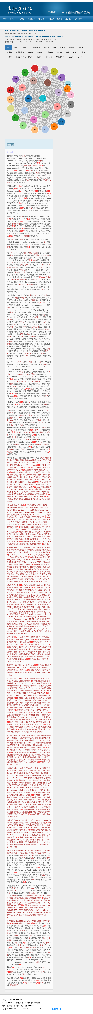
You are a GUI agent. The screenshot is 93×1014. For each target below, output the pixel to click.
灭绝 (26, 470)
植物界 (16, 47)
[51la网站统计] (56, 1009)
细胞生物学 (60, 57)
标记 (13, 807)
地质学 (30, 52)
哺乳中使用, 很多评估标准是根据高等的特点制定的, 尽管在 (29, 479)
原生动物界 (36, 47)
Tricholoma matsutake (24, 381)
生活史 (21, 472)
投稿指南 (31, 19)
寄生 (11, 327)
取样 (46, 804)
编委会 (22, 19)
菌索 (45, 475)
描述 (29, 295)
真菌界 (80, 47)
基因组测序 (24, 807)
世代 (49, 487)
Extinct (42, 515)
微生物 (14, 437)
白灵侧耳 (13, 773)
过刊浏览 (78, 19)
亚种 (27, 785)
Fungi (21, 191)
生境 (28, 484)
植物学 (25, 47)
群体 (8, 933)
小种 (13, 537)
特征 (18, 797)
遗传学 (71, 57)
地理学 (9, 52)
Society (44, 905)
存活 (43, 494)
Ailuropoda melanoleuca (20, 374)
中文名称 (10, 420)
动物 (46, 458)
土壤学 (39, 57)
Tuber (41, 381)
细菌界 (71, 47)
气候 (37, 178)
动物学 (39, 52)
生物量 (41, 353)
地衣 (36, 430)
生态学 (9, 57)
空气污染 (16, 552)
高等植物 (37, 255)
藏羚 (33, 374)
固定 (44, 487)
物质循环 (18, 715)
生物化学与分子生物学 (24, 57)
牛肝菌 (22, 270)
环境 (21, 216)
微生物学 (49, 57)
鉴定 (31, 253)
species (45, 832)
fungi (14, 967)
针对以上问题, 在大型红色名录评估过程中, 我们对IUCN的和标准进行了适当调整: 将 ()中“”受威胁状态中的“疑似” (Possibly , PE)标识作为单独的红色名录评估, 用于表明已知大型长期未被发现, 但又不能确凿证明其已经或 (29, 524)
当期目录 (41, 19)
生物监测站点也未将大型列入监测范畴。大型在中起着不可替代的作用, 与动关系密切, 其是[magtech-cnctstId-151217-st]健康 (29, 715)
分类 (10, 253)
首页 (5, 19)
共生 (11, 579)
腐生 (38, 577)
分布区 (9, 775)
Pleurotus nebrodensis (17, 280)
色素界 (62, 47)
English (6, 24)
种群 (22, 240)
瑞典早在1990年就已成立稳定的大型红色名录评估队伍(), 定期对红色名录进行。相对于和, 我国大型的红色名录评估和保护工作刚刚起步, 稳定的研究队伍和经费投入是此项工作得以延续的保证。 (29, 670)
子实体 (19, 475)
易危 (44, 322)
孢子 (34, 475)
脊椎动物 (45, 255)
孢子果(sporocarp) (31, 166)
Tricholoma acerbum (25, 284)
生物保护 (41, 695)
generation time (17, 489)
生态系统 (11, 715)
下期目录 (50, 19)
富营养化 (28, 552)
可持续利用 (26, 236)
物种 (40, 161)
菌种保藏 (15, 895)
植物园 (31, 893)
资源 (23, 156)
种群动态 (43, 612)
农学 (74, 52)
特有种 (14, 891)
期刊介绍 (13, 19)
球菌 (8, 307)
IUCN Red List (15, 510)
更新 (35, 624)
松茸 (13, 381)
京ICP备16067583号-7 (17, 1000)
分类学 (35, 280)
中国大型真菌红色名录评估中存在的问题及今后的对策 (25, 30)
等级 (30, 208)
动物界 (46, 47)
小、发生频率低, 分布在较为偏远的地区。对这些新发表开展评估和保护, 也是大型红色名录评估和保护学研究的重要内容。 (29, 792)
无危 (21, 621)
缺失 (46, 396)
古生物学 (49, 52)
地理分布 (38, 317)
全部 (8, 47)
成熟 (34, 327)
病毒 (54, 47)
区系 (37, 729)
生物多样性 (16, 224)
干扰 (22, 322)
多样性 (40, 557)
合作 (23, 649)
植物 (40, 267)
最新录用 (68, 19)
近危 (26, 621)
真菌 (38, 163)
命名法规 (30, 432)
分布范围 (28, 353)
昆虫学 (59, 52)
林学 (67, 52)
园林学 (80, 57)
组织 (15, 644)
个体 (37, 327)
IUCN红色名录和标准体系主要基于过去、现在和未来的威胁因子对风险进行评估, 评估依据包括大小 (28, 853)
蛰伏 (23, 492)
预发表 (59, 19)
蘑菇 (17, 943)
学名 (46, 410)
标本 (45, 295)
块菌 (36, 381)
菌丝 (40, 475)
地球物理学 (20, 52)
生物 (41, 265)
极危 (37, 778)
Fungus (45, 437)
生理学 (82, 52)
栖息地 (24, 710)
